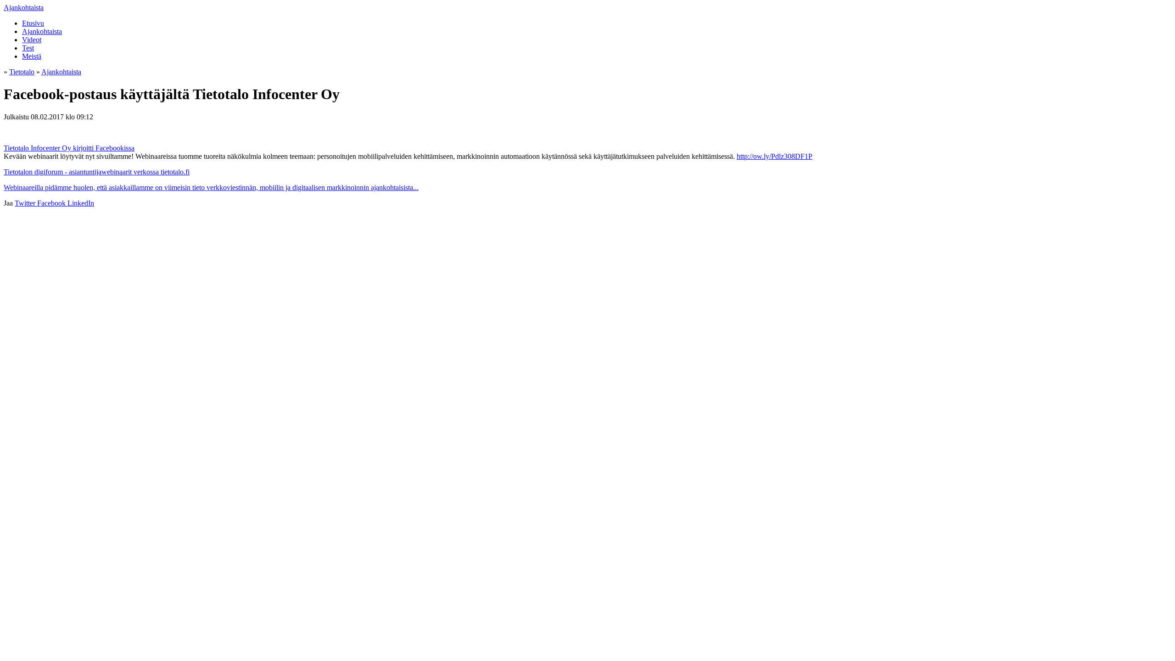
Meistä (31, 56)
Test (28, 48)
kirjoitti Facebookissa (103, 148)
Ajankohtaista (24, 7)
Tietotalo (21, 72)
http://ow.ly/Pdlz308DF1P (774, 156)
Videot (31, 40)
